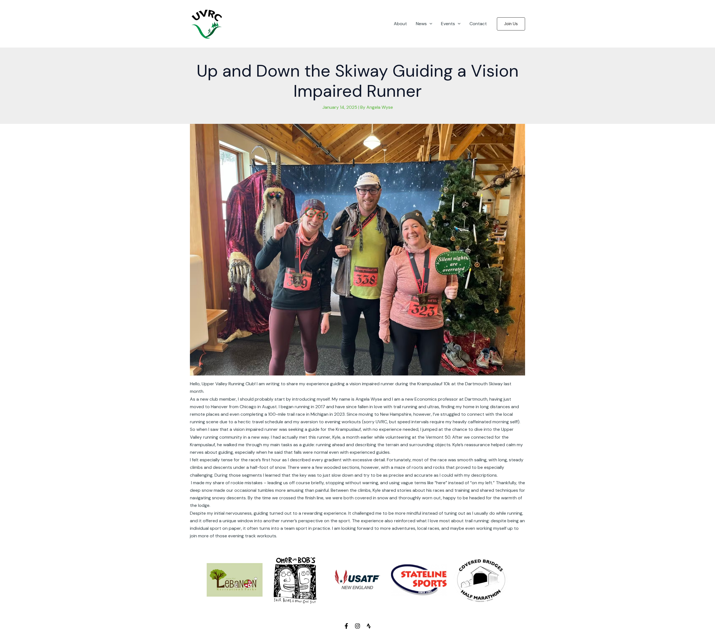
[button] (429, 24)
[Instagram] (357, 626)
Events (448, 24)
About (400, 24)
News (421, 24)
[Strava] (368, 626)
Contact (478, 24)
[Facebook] (346, 626)
